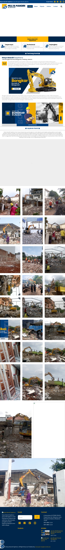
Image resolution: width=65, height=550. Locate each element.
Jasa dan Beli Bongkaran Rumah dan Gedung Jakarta (57, 532)
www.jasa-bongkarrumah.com (42, 546)
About (35, 6)
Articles (49, 6)
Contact (55, 6)
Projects (42, 6)
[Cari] (37, 517)
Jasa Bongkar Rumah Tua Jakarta (56, 538)
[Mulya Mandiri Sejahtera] (13, 8)
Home (30, 6)
